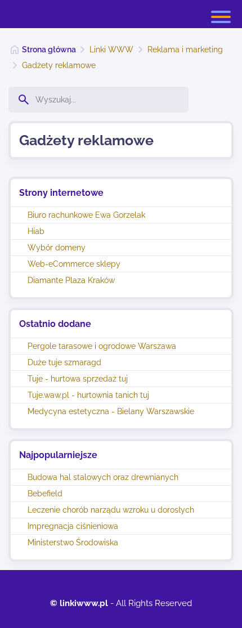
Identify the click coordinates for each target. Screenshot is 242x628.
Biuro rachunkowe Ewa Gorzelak (86, 214)
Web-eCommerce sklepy (74, 263)
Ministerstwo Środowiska (73, 542)
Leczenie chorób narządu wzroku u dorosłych (111, 509)
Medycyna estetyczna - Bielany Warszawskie (111, 411)
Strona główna (49, 49)
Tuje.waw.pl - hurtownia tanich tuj (88, 395)
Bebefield (45, 493)
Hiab (36, 231)
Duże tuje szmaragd (64, 362)
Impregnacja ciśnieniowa (73, 526)
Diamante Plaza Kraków (71, 280)
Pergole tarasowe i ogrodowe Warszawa (102, 346)
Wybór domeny (57, 247)
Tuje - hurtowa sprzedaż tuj (78, 378)
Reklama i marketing (185, 49)
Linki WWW (111, 49)
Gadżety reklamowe (59, 65)
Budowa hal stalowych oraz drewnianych (103, 477)
